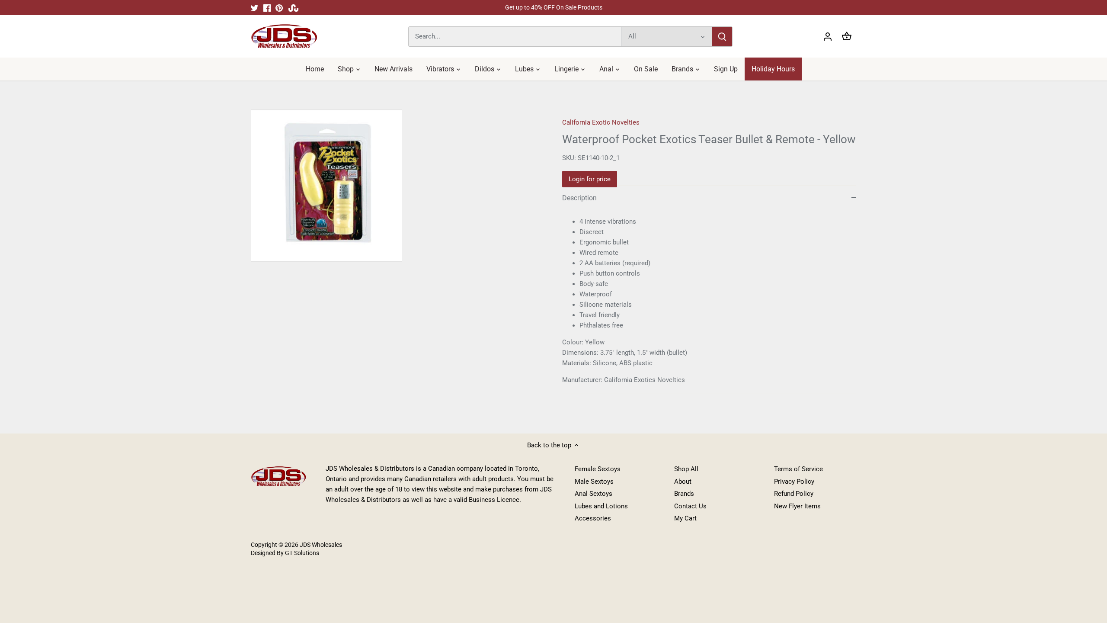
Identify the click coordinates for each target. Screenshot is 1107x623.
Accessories (593, 518)
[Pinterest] (279, 7)
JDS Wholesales (321, 544)
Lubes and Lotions (601, 506)
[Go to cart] (846, 36)
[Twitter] (254, 7)
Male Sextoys (594, 481)
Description (579, 198)
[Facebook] (267, 7)
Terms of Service (798, 469)
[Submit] (722, 36)
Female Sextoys (598, 469)
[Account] (827, 36)
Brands (684, 494)
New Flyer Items (797, 506)
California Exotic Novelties (601, 122)
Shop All (686, 469)
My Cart (685, 518)
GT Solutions (301, 552)
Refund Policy (793, 494)
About (682, 481)
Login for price (590, 179)
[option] (396, 185)
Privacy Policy (794, 481)
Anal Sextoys (593, 494)
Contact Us (690, 506)
